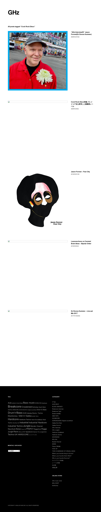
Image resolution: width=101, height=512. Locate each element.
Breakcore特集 (56, 413)
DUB (24, 413)
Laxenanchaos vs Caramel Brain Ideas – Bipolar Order (81, 242)
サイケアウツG (32, 434)
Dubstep (29, 413)
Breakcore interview (57, 409)
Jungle (26, 425)
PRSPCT (29, 429)
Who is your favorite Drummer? (61, 458)
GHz (13, 12)
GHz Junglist (56, 430)
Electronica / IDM (15, 415)
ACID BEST (55, 404)
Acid (9, 402)
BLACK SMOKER (57, 406)
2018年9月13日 (75, 174)
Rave (16, 431)
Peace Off (23, 429)
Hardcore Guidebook (58, 432)
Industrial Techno (15, 425)
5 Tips (54, 402)
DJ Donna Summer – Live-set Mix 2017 (82, 312)
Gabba (29, 415)
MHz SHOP (55, 483)
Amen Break (19, 403)
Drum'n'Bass (15, 412)
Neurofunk (11, 429)
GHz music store (57, 481)
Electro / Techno (37, 413)
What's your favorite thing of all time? (62, 453)
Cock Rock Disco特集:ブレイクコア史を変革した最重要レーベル (82, 104)
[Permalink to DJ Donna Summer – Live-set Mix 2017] (38, 339)
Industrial (24, 422)
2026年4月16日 (75, 37)
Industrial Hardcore (38, 422)
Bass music (29, 402)
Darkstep (35, 407)
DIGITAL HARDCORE (13, 410)
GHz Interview (56, 427)
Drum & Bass (41, 409)
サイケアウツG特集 (57, 460)
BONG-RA (38, 403)
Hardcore (13, 419)
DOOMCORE (56, 418)
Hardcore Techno (25, 419)
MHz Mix (54, 439)
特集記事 (54, 467)
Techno (11, 434)
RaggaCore (37, 429)
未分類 (54, 465)
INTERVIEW (55, 437)
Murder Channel (37, 426)
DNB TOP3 (55, 416)
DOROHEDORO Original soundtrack (27, 410)
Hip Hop (15, 423)
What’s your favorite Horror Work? (62, 456)
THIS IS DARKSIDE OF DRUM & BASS (63, 451)
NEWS (54, 444)
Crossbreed (27, 406)
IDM (18, 423)
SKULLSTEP (21, 432)
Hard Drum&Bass (37, 420)
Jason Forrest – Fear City (80, 171)
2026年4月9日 (75, 109)
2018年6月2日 (75, 246)
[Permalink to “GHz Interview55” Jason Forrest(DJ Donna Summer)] (38, 60)
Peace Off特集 (56, 446)
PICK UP (54, 449)
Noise (18, 428)
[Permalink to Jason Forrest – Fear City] (38, 200)
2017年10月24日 (75, 316)
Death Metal (42, 407)
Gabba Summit (56, 425)
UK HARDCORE (22, 434)
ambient (14, 403)
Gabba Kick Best (57, 423)
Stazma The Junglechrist (39, 432)
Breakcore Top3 (56, 411)
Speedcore (29, 432)
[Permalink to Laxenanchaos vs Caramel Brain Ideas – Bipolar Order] (38, 270)
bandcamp (55, 485)
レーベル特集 (56, 463)
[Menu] (10, 2)
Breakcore (14, 406)
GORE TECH (35, 416)
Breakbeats (44, 403)
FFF (24, 416)
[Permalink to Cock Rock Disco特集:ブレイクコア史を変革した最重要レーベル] (38, 130)
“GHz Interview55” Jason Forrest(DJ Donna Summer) (81, 33)
